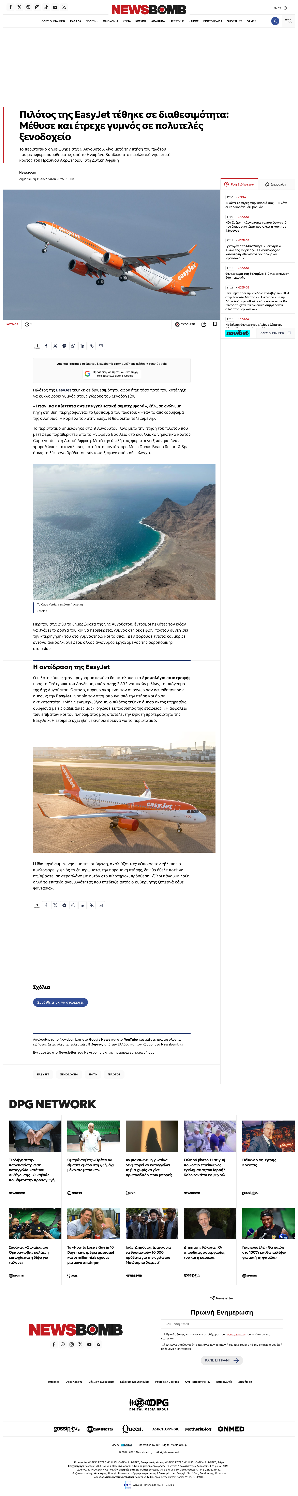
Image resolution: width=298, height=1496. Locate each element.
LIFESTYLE (176, 21)
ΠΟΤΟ (93, 1074)
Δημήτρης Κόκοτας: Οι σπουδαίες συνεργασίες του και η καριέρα (204, 1252)
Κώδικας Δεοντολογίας (134, 1381)
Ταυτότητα (52, 1381)
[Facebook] (10, 7)
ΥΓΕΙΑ (127, 21)
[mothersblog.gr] (198, 1429)
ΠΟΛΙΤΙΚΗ (92, 21)
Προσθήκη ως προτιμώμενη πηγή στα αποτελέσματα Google (115, 373)
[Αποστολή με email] (101, 346)
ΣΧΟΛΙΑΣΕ (188, 324)
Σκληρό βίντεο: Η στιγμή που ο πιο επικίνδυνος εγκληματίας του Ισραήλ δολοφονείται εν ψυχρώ (204, 1167)
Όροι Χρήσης (74, 1381)
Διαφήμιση (245, 1381)
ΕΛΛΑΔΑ (75, 21)
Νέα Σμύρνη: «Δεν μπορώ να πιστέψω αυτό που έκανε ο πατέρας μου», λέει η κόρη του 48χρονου (255, 226)
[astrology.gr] (165, 1429)
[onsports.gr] (100, 1429)
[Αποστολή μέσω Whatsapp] (73, 346)
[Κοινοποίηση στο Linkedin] (82, 346)
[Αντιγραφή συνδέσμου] (203, 324)
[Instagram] (37, 7)
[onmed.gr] (231, 1429)
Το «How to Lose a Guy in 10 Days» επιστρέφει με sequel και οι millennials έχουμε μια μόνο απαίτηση (90, 1255)
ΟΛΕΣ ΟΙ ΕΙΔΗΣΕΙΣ (53, 21)
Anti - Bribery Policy (197, 1381)
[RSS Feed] (64, 7)
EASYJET (43, 1074)
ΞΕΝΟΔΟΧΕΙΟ (69, 1074)
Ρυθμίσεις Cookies (167, 1381)
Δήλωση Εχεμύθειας (101, 1381)
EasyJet (63, 390)
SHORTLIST (234, 21)
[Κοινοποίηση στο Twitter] (55, 346)
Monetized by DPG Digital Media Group (163, 1444)
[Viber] (28, 7)
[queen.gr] (132, 1429)
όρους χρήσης (236, 1334)
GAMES (251, 21)
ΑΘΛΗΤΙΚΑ (158, 21)
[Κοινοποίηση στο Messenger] (64, 346)
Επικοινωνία (224, 1381)
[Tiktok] (46, 7)
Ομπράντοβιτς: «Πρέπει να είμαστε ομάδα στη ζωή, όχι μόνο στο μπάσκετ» (90, 1165)
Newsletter (68, 1052)
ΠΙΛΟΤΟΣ (114, 1074)
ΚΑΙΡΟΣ (194, 21)
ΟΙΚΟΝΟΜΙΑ (110, 21)
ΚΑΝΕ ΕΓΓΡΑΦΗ (217, 1360)
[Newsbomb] (76, 1330)
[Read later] (214, 324)
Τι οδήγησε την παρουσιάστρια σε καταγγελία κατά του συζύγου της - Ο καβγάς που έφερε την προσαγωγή (32, 1170)
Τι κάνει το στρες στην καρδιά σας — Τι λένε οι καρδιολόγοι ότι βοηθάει (256, 205)
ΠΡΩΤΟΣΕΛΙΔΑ (212, 21)
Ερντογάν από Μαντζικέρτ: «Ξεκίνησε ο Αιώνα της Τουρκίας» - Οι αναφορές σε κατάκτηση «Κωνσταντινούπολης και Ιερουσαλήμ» (253, 252)
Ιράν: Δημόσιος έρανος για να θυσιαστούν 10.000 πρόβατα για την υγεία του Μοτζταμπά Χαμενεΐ (148, 1255)
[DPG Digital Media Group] (149, 1405)
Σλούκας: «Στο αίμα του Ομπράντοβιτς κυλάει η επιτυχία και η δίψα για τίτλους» (29, 1255)
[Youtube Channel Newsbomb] (55, 7)
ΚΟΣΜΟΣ (141, 21)
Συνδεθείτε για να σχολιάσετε (60, 1002)
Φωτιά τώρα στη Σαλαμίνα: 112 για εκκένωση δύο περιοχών (257, 276)
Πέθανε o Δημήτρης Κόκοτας (259, 1162)
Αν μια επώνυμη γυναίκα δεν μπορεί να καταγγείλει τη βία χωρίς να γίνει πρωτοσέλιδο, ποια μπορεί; (149, 1167)
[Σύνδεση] (275, 21)
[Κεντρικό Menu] (288, 21)
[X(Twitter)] (19, 7)
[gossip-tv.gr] (67, 1429)
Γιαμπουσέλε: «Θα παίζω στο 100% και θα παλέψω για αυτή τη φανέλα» (264, 1252)
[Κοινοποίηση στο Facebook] (46, 346)
